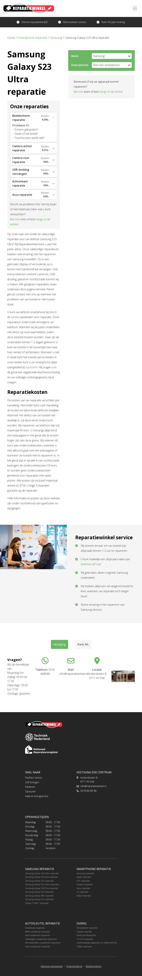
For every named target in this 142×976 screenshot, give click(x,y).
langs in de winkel (111, 92)
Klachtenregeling (93, 966)
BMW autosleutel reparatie (37, 931)
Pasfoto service (33, 777)
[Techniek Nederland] (37, 737)
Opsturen (30, 791)
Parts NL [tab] (83, 644)
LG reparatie (82, 891)
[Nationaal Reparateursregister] (41, 749)
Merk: (75, 56)
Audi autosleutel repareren (37, 935)
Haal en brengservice (36, 796)
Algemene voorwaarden (52, 966)
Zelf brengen (32, 782)
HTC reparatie (83, 880)
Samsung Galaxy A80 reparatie (39, 895)
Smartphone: (80, 65)
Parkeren (30, 786)
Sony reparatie (83, 888)
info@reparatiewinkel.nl (93, 786)
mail (98, 564)
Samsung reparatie (85, 873)
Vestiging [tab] (59, 644)
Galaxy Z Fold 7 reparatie (36, 903)
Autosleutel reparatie (35, 927)
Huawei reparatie (85, 884)
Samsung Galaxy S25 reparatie (39, 880)
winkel (15, 317)
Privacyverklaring (74, 966)
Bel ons (15, 219)
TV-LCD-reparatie (85, 939)
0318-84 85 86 (88, 790)
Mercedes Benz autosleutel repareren (42, 942)
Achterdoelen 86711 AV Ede (88, 779)
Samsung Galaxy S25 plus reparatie (41, 877)
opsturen (32, 367)
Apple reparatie (84, 877)
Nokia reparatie (84, 895)
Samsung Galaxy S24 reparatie (39, 891)
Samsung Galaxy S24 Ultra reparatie (42, 884)
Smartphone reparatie (87, 927)
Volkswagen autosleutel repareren (41, 939)
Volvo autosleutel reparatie (37, 946)
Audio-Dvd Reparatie (86, 935)
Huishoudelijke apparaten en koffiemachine (97, 942)
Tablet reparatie (84, 946)
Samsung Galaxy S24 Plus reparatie (41, 888)
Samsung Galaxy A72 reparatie (39, 899)
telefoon (86, 564)
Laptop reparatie (84, 931)
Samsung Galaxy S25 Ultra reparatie (42, 873)
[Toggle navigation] (135, 8)
